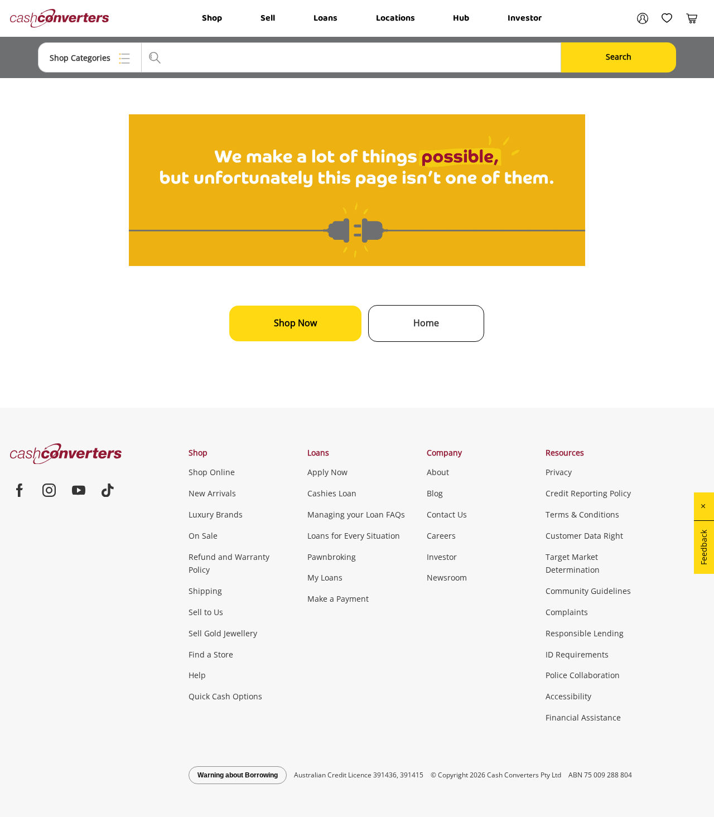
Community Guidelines (588, 591)
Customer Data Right (584, 535)
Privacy (559, 472)
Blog (435, 493)
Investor (525, 18)
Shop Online (212, 472)
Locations (395, 18)
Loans (325, 18)
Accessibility (568, 696)
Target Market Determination (573, 564)
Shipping (205, 591)
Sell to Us (206, 612)
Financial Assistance (583, 717)
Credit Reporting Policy (588, 493)
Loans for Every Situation (353, 535)
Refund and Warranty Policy (229, 564)
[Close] (704, 506)
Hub (461, 18)
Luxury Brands (216, 514)
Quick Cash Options (225, 696)
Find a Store (211, 654)
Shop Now (295, 323)
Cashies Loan (331, 493)
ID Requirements (577, 654)
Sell (267, 18)
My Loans (324, 577)
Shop (212, 18)
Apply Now (327, 472)
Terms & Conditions (582, 514)
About (438, 472)
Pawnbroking (331, 557)
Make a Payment (338, 598)
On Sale (203, 535)
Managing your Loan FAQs (356, 514)
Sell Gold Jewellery (223, 633)
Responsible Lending (585, 633)
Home (426, 323)
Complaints (567, 612)
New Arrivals (212, 493)
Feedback (703, 547)
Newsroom (447, 577)
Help (197, 675)
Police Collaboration (583, 675)
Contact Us (447, 514)
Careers (441, 535)
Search (618, 56)
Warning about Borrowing (237, 775)
